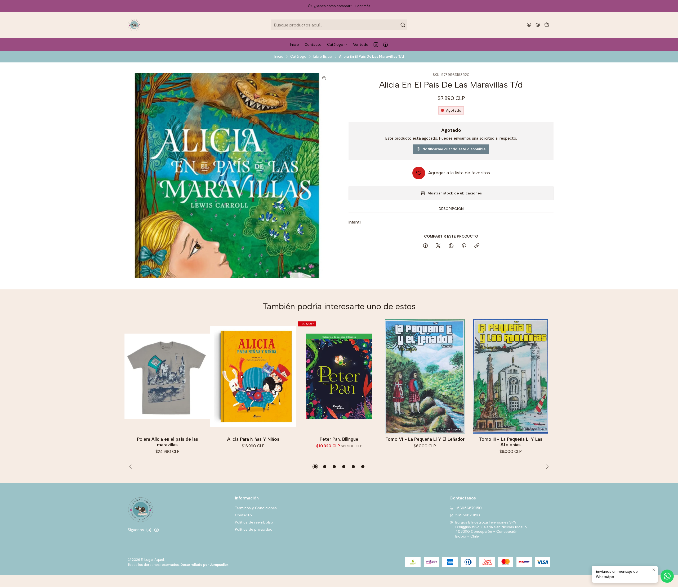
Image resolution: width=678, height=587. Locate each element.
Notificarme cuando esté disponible (453, 149)
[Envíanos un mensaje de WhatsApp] (667, 576)
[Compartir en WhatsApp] (451, 246)
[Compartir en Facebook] (425, 246)
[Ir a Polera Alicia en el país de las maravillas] (167, 376)
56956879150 (467, 515)
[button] (315, 466)
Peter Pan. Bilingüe (339, 439)
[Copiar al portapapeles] (476, 246)
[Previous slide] (132, 466)
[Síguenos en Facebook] (385, 44)
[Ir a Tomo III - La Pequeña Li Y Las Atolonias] (511, 376)
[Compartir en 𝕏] (438, 246)
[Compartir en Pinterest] (464, 246)
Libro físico (322, 56)
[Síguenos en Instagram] (376, 44)
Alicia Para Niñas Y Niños (253, 439)
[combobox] (339, 25)
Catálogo (298, 56)
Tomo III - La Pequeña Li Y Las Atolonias (510, 441)
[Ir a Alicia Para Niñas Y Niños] (253, 376)
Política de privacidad (254, 529)
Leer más (362, 6)
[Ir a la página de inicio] (134, 24)
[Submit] (402, 25)
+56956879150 (468, 508)
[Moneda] (529, 25)
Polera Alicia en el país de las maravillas (167, 441)
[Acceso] (537, 25)
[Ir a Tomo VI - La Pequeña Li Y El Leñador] (425, 376)
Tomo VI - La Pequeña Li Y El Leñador (425, 439)
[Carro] (546, 25)
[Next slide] (546, 466)
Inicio (278, 56)
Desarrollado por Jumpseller (204, 564)
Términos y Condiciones (256, 508)
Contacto (243, 515)
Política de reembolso (254, 522)
